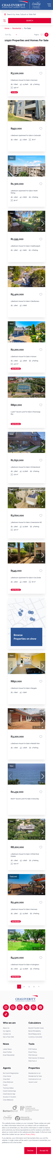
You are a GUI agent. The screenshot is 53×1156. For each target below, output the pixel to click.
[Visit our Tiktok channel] (6, 1014)
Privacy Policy (30, 1134)
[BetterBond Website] (10, 1108)
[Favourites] (40, 73)
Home (7, 28)
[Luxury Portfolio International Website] (29, 1108)
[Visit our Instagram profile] (20, 1007)
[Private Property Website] (23, 1118)
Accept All (44, 1151)
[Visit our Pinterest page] (40, 1007)
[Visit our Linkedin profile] (13, 1007)
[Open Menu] (49, 5)
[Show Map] (46, 35)
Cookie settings (14, 1151)
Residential (16, 28)
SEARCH (29, 21)
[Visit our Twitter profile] (27, 1007)
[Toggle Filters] (4, 20)
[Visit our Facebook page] (6, 1007)
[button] (42, 58)
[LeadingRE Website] (7, 1118)
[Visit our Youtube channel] (33, 1007)
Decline (30, 1151)
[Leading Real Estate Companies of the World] (36, 4)
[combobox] (16, 14)
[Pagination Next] (39, 987)
